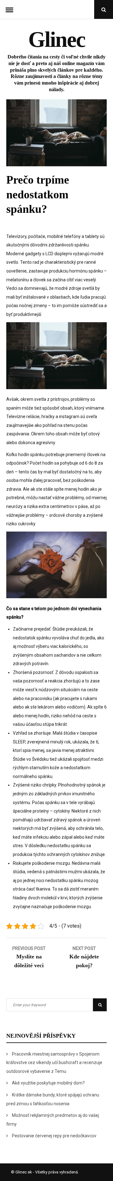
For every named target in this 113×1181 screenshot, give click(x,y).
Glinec (56, 39)
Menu (9, 9)
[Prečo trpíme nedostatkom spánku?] (56, 164)
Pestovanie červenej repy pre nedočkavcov (54, 1135)
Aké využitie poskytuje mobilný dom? (48, 1082)
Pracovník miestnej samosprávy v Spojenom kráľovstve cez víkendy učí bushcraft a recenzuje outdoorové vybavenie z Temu (54, 1062)
